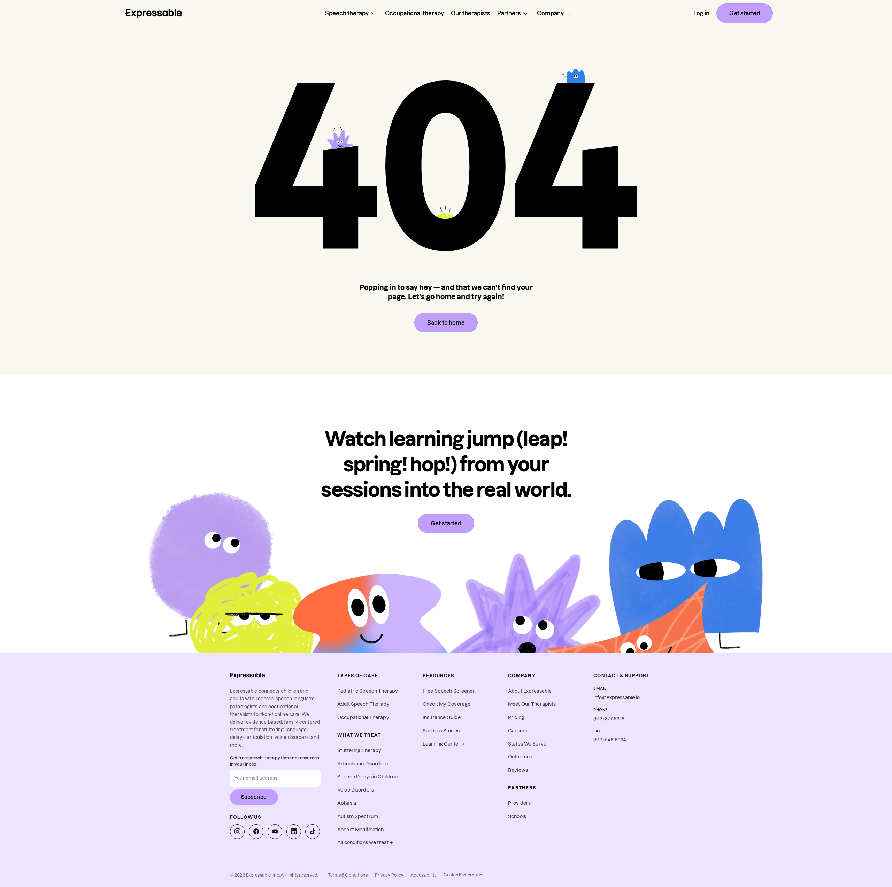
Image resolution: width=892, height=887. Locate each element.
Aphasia (346, 803)
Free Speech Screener (449, 691)
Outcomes (520, 756)
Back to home (446, 322)
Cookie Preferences (464, 874)
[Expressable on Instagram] (237, 831)
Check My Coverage (446, 704)
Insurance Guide (442, 717)
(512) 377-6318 (608, 719)
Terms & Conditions (348, 875)
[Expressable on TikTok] (312, 831)
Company (550, 13)
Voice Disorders (355, 790)
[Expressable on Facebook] (256, 831)
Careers (517, 730)
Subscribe (254, 797)
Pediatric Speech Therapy (367, 691)
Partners (509, 13)
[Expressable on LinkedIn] (293, 831)
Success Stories (441, 730)
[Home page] (153, 13)
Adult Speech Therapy (363, 704)
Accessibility (423, 875)
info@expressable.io (616, 697)
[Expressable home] (247, 675)
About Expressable (530, 691)
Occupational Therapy (363, 717)
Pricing (516, 717)
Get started (744, 13)
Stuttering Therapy (359, 750)
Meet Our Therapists (532, 704)
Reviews (518, 770)
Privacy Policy (389, 875)
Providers (519, 803)
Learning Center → (444, 744)
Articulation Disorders (362, 763)
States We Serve (527, 744)
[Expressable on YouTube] (275, 831)
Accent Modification (360, 829)
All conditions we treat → (365, 842)
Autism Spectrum (357, 816)
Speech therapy (347, 13)
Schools (517, 816)
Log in (701, 13)
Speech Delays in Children (367, 776)
